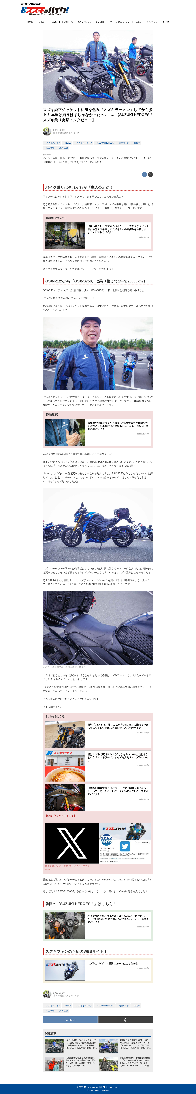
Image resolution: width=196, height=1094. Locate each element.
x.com (48, 869)
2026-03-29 (59, 130)
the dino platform (101, 1090)
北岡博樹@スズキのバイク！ (67, 133)
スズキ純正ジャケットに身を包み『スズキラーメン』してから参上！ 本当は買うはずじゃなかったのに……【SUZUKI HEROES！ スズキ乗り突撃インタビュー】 (98, 115)
